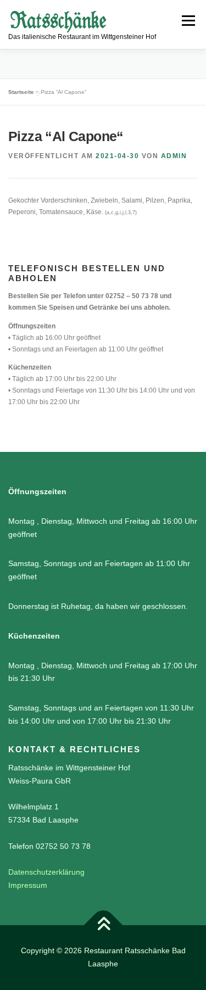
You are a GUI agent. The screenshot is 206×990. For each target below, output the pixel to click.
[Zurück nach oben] (103, 925)
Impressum (27, 885)
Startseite (21, 92)
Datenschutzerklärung (46, 872)
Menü (187, 20)
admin (174, 156)
